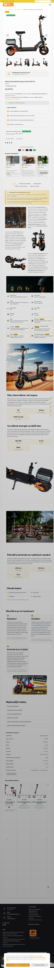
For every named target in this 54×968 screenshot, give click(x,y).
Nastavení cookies (39, 965)
